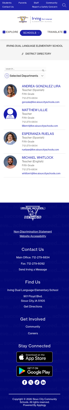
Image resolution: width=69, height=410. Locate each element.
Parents (23, 3)
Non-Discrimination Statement (33, 231)
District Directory (38, 53)
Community (51, 3)
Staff (36, 3)
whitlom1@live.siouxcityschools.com (41, 173)
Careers (33, 333)
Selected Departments (22, 75)
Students (6, 3)
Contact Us (8, 7)
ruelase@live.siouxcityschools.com (40, 149)
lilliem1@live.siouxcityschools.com (40, 125)
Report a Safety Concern (44, 7)
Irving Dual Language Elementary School (34, 45)
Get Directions (33, 306)
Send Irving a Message (33, 269)
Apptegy (41, 405)
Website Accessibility (33, 236)
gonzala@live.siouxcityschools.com (40, 102)
